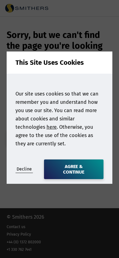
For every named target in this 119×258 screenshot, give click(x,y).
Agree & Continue (74, 169)
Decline (24, 169)
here (51, 127)
